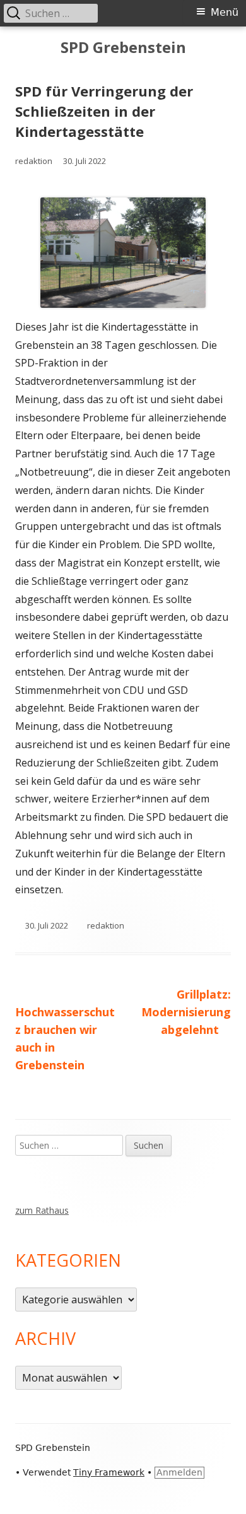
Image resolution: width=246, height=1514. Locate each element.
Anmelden (179, 1472)
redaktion (33, 161)
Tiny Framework (108, 1472)
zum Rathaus (42, 1210)
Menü (224, 12)
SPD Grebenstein (123, 47)
